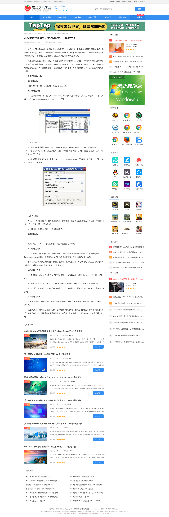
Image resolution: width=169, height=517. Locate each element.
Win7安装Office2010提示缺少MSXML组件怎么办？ (43, 481)
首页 (32, 17)
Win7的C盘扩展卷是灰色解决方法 (81, 481)
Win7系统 (77, 17)
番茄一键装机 (137, 17)
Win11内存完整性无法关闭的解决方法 (39, 477)
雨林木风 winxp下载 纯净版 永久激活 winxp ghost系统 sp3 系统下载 (53, 331)
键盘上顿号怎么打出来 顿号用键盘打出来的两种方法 (126, 252)
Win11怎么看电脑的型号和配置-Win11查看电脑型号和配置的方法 (92, 485)
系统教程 (39, 33)
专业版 (130, 1)
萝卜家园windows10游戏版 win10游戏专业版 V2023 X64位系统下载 (53, 423)
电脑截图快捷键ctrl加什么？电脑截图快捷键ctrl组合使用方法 (126, 257)
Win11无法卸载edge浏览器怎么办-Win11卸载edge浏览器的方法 (91, 501)
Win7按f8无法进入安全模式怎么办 (81, 489)
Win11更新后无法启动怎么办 (35, 501)
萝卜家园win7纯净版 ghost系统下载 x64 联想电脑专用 (47, 354)
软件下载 (107, 17)
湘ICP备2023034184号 (56, 509)
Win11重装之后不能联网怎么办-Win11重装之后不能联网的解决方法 (49, 493)
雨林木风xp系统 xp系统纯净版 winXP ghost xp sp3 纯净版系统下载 (52, 377)
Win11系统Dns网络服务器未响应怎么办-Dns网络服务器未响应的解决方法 (95, 493)
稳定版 (118, 1)
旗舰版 (124, 1)
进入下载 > (98, 347)
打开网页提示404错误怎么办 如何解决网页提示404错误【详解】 (127, 247)
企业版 (135, 1)
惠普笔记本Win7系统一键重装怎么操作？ (40, 489)
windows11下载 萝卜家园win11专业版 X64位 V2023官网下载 (50, 447)
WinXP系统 (92, 17)
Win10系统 (62, 17)
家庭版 (141, 1)
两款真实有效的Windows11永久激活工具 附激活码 (127, 263)
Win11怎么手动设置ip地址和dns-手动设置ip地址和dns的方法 (46, 497)
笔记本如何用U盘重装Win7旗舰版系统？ (40, 485)
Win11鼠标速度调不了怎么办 (79, 497)
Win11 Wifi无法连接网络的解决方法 (82, 477)
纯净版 (112, 1)
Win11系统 (47, 17)
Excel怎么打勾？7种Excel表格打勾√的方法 (126, 267)
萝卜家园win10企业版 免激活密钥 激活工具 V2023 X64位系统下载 (52, 400)
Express (43, 244)
